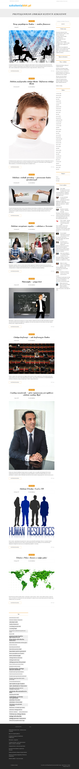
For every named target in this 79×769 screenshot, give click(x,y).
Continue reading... (15, 71)
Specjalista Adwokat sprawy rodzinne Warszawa (16, 688)
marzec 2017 (58, 167)
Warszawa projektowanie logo (16, 720)
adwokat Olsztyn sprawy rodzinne (14, 617)
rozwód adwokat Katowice (14, 681)
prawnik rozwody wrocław (14, 666)
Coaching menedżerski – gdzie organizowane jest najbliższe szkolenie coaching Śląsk (31, 394)
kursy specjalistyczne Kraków (16, 653)
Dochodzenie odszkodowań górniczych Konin (17, 631)
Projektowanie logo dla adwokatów (16, 671)
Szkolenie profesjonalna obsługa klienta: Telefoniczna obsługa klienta (32, 82)
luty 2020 (57, 133)
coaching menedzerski (15, 626)
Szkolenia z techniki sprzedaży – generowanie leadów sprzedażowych (31, 178)
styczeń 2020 (58, 135)
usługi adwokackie (15, 716)
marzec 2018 (58, 152)
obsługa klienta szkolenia (15, 657)
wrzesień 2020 (58, 121)
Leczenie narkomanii (64, 197)
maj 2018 (57, 148)
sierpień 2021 (58, 108)
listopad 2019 (58, 137)
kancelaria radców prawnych (17, 651)
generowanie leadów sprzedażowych (16, 636)
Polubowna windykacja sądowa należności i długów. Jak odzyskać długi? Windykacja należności (62, 81)
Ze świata (57, 180)
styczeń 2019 (58, 146)
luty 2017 (57, 169)
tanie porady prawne (23, 711)
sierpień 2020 (58, 123)
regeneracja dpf (59, 207)
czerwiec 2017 (58, 161)
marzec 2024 (58, 97)
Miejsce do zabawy (63, 263)
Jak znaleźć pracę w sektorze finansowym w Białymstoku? (64, 243)
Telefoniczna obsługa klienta (17, 714)
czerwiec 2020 (58, 125)
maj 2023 (57, 104)
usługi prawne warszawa (17, 718)
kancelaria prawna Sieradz (14, 646)
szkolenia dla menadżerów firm (18, 691)
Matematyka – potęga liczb (32, 282)
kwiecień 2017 (58, 165)
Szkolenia (31, 78)
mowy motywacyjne (15, 655)
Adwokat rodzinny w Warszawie (15, 619)
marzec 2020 (58, 131)
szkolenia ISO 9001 (14, 694)
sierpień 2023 (58, 101)
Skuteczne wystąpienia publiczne (14, 733)
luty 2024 (57, 99)
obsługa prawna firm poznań (17, 662)
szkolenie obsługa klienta (15, 709)
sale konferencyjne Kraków (17, 683)
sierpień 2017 (58, 157)
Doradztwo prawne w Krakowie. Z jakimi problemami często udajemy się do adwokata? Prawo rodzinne (63, 73)
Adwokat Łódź (13, 622)
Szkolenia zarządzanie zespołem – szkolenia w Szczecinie (31, 226)
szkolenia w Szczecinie (15, 702)
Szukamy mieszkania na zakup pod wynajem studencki (18, 752)
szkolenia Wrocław (14, 700)
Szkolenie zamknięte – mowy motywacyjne (16, 758)
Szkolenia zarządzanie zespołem (15, 704)
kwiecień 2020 (58, 129)
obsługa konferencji (14, 660)
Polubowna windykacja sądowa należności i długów (16, 664)
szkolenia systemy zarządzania (16, 697)
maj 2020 (57, 127)
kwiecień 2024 (58, 95)
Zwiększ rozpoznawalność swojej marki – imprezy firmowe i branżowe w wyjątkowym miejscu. (63, 51)
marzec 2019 (58, 144)
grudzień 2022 (58, 106)
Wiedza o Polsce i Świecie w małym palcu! (31, 558)
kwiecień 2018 (58, 150)
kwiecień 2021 (58, 110)
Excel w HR (11, 633)
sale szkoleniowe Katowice (18, 686)
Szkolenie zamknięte (13, 711)
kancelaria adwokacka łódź (13, 644)
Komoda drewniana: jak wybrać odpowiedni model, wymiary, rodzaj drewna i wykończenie (62, 33)
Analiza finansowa (13, 624)
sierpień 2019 (58, 140)
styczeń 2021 (58, 116)
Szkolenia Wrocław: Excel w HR (32, 489)
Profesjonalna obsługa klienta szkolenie (16, 669)
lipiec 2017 (58, 159)
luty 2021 (57, 114)
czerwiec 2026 (58, 93)
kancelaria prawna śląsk (15, 649)
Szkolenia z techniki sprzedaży (17, 707)
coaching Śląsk (13, 628)
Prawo (57, 176)
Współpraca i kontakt (14, 1)
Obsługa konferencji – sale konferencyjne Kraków (31, 337)
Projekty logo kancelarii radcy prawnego (16, 679)
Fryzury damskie (63, 233)
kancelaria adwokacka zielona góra (18, 642)
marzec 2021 (58, 112)
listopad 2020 (58, 118)
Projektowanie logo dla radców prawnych (17, 676)
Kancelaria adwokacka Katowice (16, 640)
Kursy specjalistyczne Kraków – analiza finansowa (31, 24)
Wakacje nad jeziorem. (64, 283)
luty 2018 (57, 154)
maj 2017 (57, 163)
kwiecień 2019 (58, 142)
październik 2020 (59, 120)
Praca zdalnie (62, 188)
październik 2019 (59, 138)
